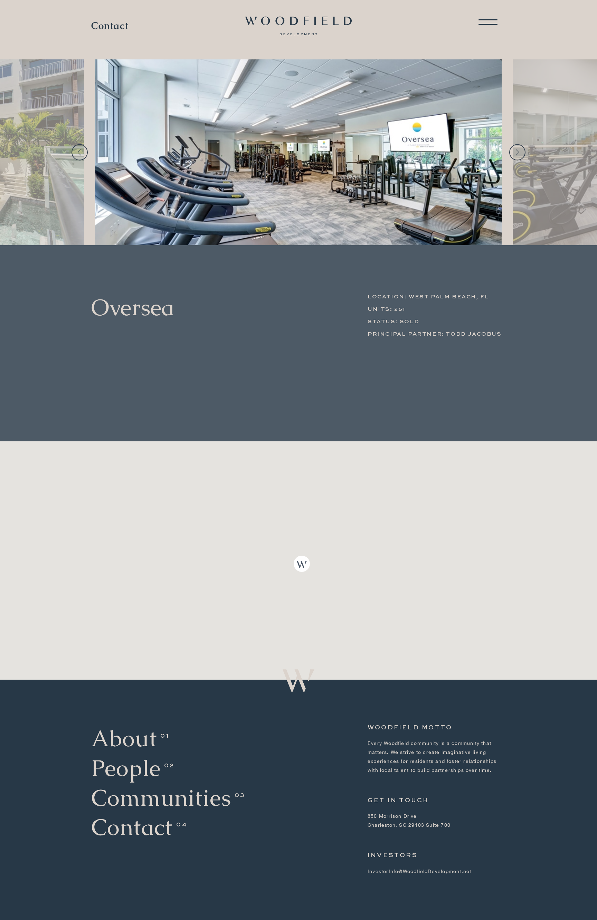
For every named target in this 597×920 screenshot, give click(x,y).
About (124, 738)
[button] (302, 564)
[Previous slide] (80, 152)
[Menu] (488, 22)
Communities (161, 798)
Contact (110, 26)
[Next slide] (517, 152)
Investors (393, 855)
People (126, 768)
